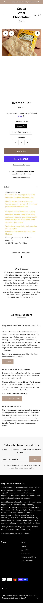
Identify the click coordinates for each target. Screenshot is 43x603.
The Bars (8, 362)
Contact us (16, 252)
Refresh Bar (21, 126)
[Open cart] (39, 15)
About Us (25, 550)
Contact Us (26, 553)
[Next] (11, 33)
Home (24, 546)
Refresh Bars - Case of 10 (20, 132)
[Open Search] (35, 15)
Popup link (26, 252)
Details (6, 187)
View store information (21, 177)
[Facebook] (3, 589)
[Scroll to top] (38, 598)
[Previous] (5, 33)
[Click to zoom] (37, 33)
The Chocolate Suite (12, 399)
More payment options (21, 165)
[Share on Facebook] (21, 257)
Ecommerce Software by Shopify (14, 598)
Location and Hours (29, 557)
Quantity (21, 137)
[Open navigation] (6, 15)
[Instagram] (5, 589)
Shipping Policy (27, 560)
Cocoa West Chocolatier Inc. (21, 14)
